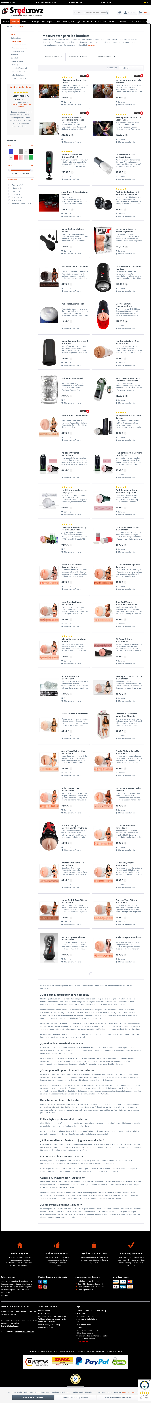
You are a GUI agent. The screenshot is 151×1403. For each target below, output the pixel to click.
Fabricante (12, 179)
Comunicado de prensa (85, 1316)
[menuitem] (91, 12)
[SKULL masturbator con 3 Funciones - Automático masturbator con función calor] (103, 389)
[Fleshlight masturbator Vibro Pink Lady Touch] (103, 501)
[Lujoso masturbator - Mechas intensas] (103, 166)
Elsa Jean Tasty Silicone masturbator (126, 901)
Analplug (14, 54)
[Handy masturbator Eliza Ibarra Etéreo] (103, 352)
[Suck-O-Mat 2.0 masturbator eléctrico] (49, 203)
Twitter (45, 1282)
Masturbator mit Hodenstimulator (124, 305)
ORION (16, 191)
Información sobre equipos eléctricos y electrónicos (91, 1311)
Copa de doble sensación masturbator (127, 528)
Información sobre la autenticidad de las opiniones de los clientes (92, 1337)
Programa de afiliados (47, 1322)
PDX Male (17, 197)
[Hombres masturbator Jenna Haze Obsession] (103, 725)
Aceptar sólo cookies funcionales (118, 1397)
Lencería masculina (18, 78)
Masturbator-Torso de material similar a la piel (72, 118)
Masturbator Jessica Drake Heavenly (128, 789)
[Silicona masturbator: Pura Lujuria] (49, 91)
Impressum (80, 1327)
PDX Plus (16, 200)
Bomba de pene (17, 61)
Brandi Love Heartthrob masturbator (72, 864)
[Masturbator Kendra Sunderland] (103, 836)
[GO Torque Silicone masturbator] (49, 687)
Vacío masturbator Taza (72, 304)
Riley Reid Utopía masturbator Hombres (126, 603)
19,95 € (18, 173)
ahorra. (125, 1392)
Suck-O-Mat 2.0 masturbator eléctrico (74, 193)
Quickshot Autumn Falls (72, 378)
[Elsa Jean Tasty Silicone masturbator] (103, 911)
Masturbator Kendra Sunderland (125, 826)
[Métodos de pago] (131, 1284)
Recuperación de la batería (86, 1319)
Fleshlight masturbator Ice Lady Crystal (73, 491)
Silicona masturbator (19, 45)
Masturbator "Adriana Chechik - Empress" (71, 565)
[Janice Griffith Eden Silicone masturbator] (49, 911)
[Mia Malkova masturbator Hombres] (49, 650)
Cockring (14, 65)
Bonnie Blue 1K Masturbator (74, 415)
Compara (67, 102)
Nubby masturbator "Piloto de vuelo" (128, 416)
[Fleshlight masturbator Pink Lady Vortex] (103, 464)
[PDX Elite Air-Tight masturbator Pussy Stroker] (49, 836)
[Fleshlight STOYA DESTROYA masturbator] (103, 687)
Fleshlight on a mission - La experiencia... (128, 118)
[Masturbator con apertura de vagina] (103, 575)
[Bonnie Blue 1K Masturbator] (49, 426)
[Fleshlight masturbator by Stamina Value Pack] (49, 538)
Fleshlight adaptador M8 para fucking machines (127, 193)
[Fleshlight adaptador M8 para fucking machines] (103, 203)
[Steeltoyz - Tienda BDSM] (26, 13)
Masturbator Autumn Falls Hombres (128, 81)
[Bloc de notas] (119, 12)
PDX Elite (17, 194)
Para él (12, 34)
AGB (77, 1322)
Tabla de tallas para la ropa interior (52, 1319)
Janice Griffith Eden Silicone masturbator (74, 901)
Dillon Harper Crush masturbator (70, 789)
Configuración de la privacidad (75, 1397)
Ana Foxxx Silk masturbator (74, 266)
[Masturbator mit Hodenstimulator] (103, 315)
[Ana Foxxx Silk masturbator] (49, 277)
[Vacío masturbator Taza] (49, 315)
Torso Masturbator (18, 51)
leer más (91, 45)
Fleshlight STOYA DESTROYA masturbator (129, 677)
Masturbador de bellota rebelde (72, 230)
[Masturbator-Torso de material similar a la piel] (49, 128)
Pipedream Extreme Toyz (22, 203)
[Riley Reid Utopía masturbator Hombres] (103, 613)
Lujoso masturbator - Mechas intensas (126, 155)
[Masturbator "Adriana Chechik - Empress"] (49, 575)
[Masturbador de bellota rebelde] (49, 240)
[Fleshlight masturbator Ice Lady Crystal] (49, 501)
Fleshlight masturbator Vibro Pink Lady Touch (127, 491)
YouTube (40, 1287)
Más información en (136, 1392)
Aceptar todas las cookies (33, 1397)
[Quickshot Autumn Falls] (49, 389)
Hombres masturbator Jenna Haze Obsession (126, 715)
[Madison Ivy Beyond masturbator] (103, 874)
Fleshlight (17, 185)
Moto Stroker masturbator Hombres (128, 267)
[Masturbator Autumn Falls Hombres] (103, 91)
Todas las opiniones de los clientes (20, 105)
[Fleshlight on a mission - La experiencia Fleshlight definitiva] (103, 128)
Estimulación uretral (19, 68)
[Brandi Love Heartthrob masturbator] (49, 874)
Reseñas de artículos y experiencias (52, 1316)
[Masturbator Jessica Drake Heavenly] (103, 799)
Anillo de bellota (17, 75)
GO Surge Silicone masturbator (124, 640)
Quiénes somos (44, 1310)
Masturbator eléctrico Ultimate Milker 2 (71, 155)
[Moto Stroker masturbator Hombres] (103, 277)
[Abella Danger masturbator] (103, 948)
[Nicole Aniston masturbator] (49, 725)
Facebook (40, 1282)
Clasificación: (112, 68)
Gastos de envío (44, 1313)
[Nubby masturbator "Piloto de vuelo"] (103, 426)
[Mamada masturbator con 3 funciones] (49, 352)
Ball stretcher (16, 38)
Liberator (16, 188)
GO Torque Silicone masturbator (70, 677)
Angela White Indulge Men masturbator (128, 752)
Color (10, 145)
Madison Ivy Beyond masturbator (125, 864)
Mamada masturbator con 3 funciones (74, 342)
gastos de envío (61, 1351)
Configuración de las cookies (87, 1330)
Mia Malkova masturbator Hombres (73, 640)
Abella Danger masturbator (128, 937)
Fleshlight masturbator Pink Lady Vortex (129, 454)
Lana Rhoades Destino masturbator (72, 603)
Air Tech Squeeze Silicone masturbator (73, 938)
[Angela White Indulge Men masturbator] (103, 762)
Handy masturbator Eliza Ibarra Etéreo (127, 342)
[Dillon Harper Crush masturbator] (49, 799)
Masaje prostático (18, 71)
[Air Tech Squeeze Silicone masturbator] (49, 948)
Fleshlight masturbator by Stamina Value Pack (73, 528)
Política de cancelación (84, 1333)
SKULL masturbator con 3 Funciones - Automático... (128, 379)
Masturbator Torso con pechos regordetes (126, 230)
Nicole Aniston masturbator (74, 714)
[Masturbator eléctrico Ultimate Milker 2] (49, 166)
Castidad (14, 58)
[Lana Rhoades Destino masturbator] (49, 613)
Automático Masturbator (20, 48)
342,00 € (25, 173)
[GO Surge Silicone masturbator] (103, 650)
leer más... (5, 1295)
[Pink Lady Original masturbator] (49, 464)
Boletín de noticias (45, 1327)
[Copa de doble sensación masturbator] (103, 538)
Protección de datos (83, 1324)
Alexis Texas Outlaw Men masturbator (73, 752)
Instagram (45, 1287)
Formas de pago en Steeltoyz (49, 1324)
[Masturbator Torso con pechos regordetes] (103, 240)
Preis (10, 165)
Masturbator (16, 41)
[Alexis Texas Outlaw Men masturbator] (49, 762)
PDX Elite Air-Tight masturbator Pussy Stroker (74, 826)
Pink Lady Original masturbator (70, 454)
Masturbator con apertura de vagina (128, 565)
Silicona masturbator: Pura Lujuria (74, 81)
